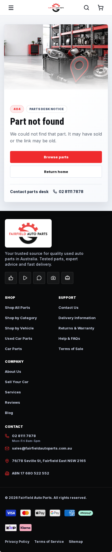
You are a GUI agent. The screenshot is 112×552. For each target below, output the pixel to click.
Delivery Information (77, 318)
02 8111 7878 (71, 191)
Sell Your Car (17, 382)
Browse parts (56, 157)
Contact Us (68, 307)
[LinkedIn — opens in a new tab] (67, 278)
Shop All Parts (17, 307)
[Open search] (86, 7)
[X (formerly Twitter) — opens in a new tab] (39, 278)
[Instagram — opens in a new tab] (53, 278)
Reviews (12, 402)
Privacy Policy (17, 542)
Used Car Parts (18, 338)
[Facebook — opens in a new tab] (11, 278)
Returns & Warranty (76, 328)
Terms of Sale (70, 348)
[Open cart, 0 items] (100, 7)
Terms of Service (49, 542)
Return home (56, 171)
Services (13, 392)
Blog (9, 412)
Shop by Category (21, 318)
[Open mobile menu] (11, 7)
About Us (13, 371)
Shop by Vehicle (19, 328)
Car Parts (13, 348)
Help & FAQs (69, 338)
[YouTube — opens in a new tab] (25, 278)
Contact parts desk (29, 191)
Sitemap (76, 542)
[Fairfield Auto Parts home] (56, 8)
